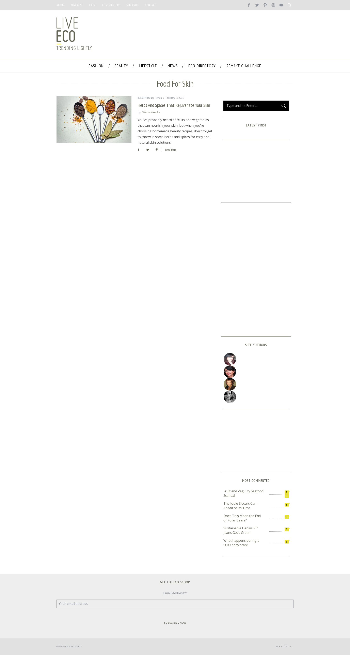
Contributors (111, 5)
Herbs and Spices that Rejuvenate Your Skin (174, 105)
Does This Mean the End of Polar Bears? (242, 518)
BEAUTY (142, 98)
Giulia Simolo (151, 112)
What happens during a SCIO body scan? (241, 542)
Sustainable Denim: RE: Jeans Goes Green (240, 530)
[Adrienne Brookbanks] (256, 371)
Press (92, 5)
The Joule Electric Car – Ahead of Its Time (240, 505)
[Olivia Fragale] (256, 397)
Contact (150, 5)
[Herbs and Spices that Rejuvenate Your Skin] (94, 119)
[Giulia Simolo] (256, 359)
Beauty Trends (154, 98)
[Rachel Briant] (256, 384)
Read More (170, 150)
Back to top (281, 646)
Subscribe (132, 5)
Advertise (77, 5)
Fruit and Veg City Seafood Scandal (243, 493)
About (61, 5)
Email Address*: (175, 593)
